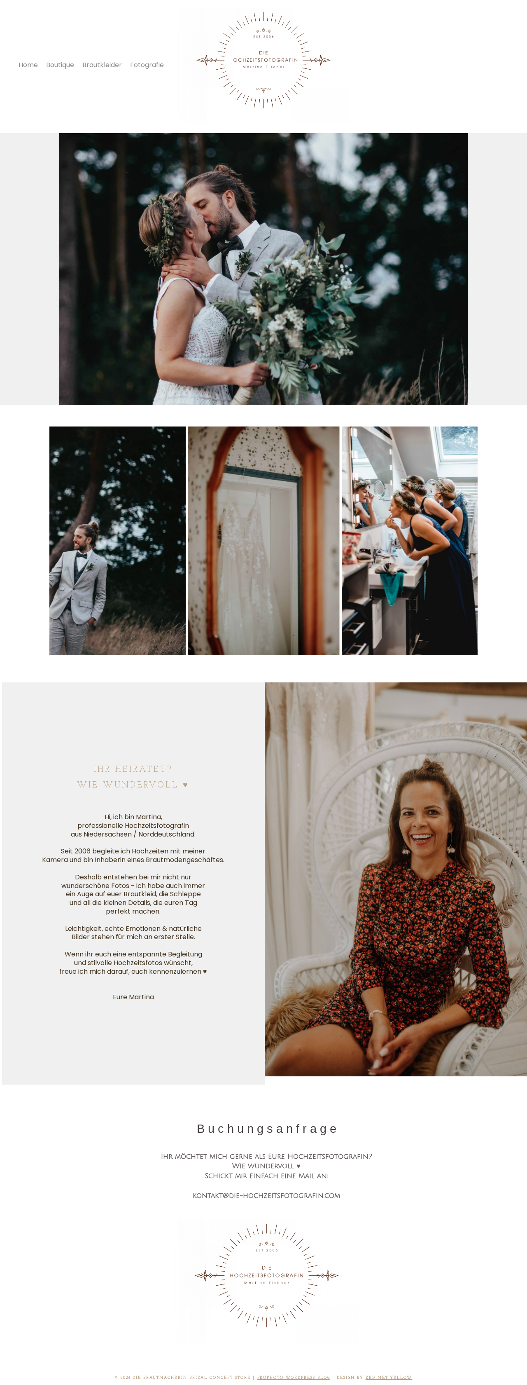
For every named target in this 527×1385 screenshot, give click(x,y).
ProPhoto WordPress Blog (294, 1378)
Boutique (60, 65)
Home (28, 65)
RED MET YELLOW (389, 1378)
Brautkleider (102, 65)
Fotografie (147, 65)
